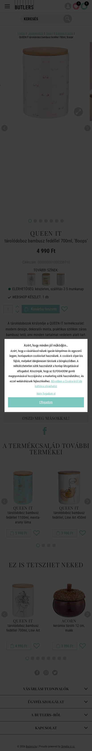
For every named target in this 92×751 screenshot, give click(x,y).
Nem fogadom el (46, 393)
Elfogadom (46, 402)
